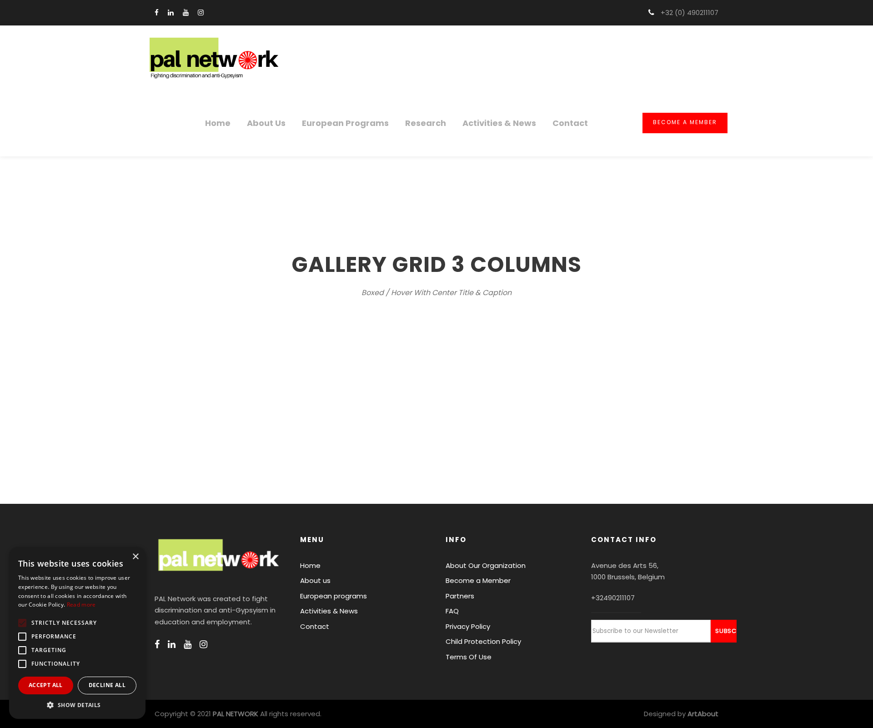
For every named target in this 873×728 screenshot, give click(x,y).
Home (218, 123)
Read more (81, 604)
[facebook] (157, 12)
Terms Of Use (469, 657)
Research (425, 123)
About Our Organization (486, 565)
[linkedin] (171, 12)
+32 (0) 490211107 (688, 12)
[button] (77, 705)
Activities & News (499, 123)
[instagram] (201, 12)
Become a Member (685, 122)
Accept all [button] (46, 685)
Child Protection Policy (483, 641)
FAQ (452, 611)
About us (266, 123)
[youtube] (186, 12)
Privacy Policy (468, 626)
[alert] (77, 633)
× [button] (135, 556)
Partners (460, 596)
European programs (345, 123)
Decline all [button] (107, 685)
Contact (570, 123)
